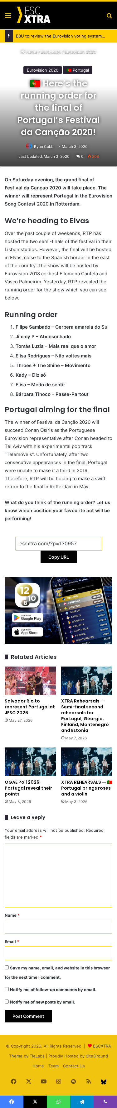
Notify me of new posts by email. (42, 1001)
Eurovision (51, 51)
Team (53, 1065)
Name (12, 915)
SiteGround (97, 1055)
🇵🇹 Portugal (77, 70)
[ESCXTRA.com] (33, 15)
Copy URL (58, 557)
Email (12, 941)
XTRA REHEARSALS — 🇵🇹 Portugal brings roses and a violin (86, 788)
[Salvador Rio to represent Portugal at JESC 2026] (30, 681)
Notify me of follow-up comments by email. (53, 989)
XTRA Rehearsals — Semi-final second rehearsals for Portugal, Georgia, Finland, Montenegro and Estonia (85, 715)
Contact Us (74, 1065)
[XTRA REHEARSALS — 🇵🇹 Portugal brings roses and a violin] (87, 761)
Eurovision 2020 (80, 51)
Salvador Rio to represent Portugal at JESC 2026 (30, 707)
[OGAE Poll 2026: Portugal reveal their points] (30, 761)
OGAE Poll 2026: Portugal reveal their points (28, 788)
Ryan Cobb (43, 146)
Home (31, 51)
